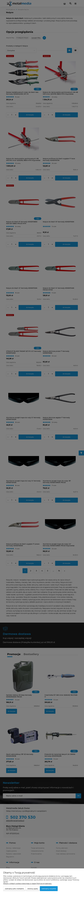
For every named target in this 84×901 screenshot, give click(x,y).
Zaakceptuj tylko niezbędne (14, 888)
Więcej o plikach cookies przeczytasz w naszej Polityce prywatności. (27, 883)
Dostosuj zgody (32, 888)
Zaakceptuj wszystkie (48, 888)
